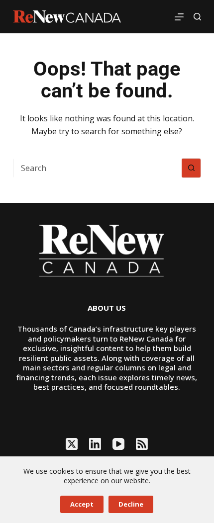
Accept (82, 504)
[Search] (197, 16)
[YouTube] (118, 444)
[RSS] (142, 444)
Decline (130, 504)
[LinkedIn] (95, 444)
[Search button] (191, 168)
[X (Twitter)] (72, 444)
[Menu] (179, 16)
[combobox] (97, 168)
